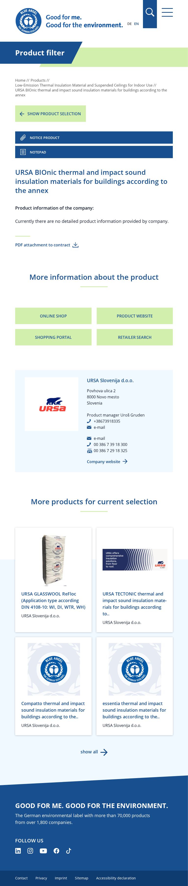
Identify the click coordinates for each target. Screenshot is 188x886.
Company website (103, 461)
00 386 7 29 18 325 (110, 450)
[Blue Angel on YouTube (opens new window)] (43, 851)
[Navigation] (167, 12)
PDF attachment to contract (42, 245)
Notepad (38, 152)
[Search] (149, 12)
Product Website (135, 316)
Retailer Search (135, 337)
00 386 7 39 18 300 (110, 444)
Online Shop (53, 316)
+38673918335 (107, 421)
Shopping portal (53, 337)
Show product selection (54, 113)
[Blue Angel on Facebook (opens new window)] (56, 851)
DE (129, 23)
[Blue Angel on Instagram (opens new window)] (30, 851)
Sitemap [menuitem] (81, 878)
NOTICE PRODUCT (44, 137)
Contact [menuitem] (21, 878)
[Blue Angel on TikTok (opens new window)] (68, 851)
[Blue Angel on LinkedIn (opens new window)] (18, 851)
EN (136, 23)
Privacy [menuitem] (41, 878)
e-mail (99, 427)
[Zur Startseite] (70, 21)
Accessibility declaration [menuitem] (116, 878)
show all (89, 752)
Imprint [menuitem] (61, 878)
